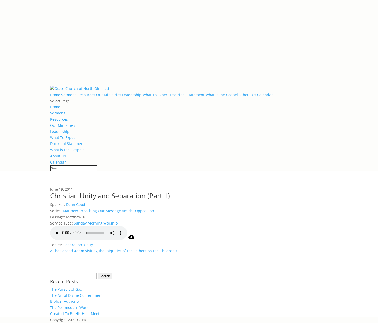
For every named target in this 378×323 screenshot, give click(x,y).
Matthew (70, 210)
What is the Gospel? (222, 94)
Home (55, 94)
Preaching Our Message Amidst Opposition (117, 210)
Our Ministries (108, 94)
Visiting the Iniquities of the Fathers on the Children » (131, 250)
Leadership (131, 94)
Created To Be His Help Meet (75, 313)
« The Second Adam (67, 250)
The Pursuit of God (66, 289)
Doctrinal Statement (187, 94)
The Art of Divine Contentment (76, 295)
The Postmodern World (70, 307)
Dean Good (75, 204)
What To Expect (155, 94)
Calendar (265, 94)
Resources (86, 94)
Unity (88, 244)
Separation (72, 244)
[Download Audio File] (131, 238)
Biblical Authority (65, 301)
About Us (248, 94)
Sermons (68, 94)
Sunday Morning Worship (96, 223)
